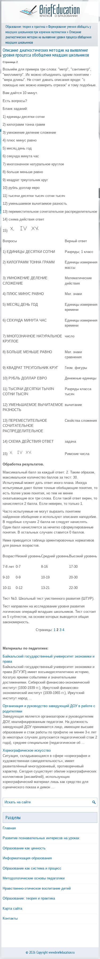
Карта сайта (12, 908)
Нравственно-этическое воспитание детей (37, 888)
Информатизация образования (27, 858)
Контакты (10, 918)
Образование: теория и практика (25, 26)
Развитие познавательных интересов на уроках (41, 838)
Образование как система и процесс (32, 868)
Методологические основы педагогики (34, 878)
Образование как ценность (24, 848)
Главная (9, 828)
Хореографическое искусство (27, 750)
